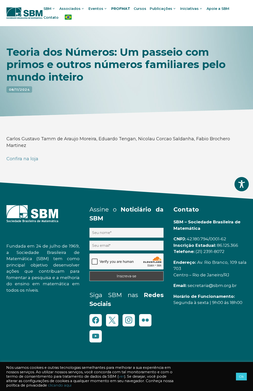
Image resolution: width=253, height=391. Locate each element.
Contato (51, 17)
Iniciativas (189, 8)
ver (121, 376)
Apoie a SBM (218, 8)
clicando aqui (59, 385)
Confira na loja (22, 158)
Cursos (140, 8)
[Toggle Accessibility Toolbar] (241, 184)
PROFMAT (120, 8)
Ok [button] (241, 376)
